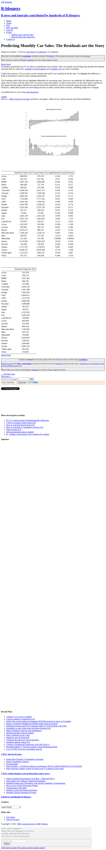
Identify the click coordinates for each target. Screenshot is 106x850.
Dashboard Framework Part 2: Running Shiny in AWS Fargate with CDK (36, 726)
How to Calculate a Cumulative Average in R (24, 427)
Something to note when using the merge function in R (28, 728)
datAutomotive (32, 92)
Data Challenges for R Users (18, 735)
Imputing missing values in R (18, 742)
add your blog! (12, 28)
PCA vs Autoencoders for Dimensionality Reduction (27, 420)
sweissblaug (27, 56)
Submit (6, 844)
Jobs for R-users (14, 754)
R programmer (12, 764)
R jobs (9, 32)
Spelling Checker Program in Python (21, 792)
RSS (8, 25)
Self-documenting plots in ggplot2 (20, 432)
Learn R (9, 30)
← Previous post (8, 374)
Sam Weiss (30, 52)
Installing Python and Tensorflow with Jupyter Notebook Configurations (35, 783)
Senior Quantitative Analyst (17, 762)
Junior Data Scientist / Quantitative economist (24, 759)
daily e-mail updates (24, 364)
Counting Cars (56, 69)
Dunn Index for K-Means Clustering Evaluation (25, 781)
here (88, 56)
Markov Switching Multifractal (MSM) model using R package (32, 724)
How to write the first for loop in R (20, 425)
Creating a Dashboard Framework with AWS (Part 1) (28, 744)
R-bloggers (50, 56)
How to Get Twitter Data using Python (22, 785)
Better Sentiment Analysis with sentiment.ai (24, 731)
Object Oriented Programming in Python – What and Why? (30, 779)
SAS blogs (10, 817)
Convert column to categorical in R (20, 719)
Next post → (6, 376)
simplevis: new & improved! (17, 737)
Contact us (10, 39)
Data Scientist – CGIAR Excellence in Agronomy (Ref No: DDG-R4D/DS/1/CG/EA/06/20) (44, 766)
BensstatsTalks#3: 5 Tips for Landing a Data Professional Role (31, 747)
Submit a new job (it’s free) (22, 35)
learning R (59, 364)
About (8, 23)
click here (30, 60)
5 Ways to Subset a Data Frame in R (21, 423)
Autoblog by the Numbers (35, 69)
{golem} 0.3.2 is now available (19, 717)
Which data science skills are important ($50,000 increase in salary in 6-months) (38, 721)
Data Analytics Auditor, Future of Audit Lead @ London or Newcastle (35, 768)
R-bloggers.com (6, 364)
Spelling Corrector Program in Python (21, 790)
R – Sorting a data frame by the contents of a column (27, 434)
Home (8, 21)
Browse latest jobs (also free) (23, 37)
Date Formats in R (13, 430)
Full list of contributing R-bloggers (16, 797)
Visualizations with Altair (16, 788)
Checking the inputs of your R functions (22, 740)
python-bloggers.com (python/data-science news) (28, 774)
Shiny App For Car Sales (19, 99)
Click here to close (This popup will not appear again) (23, 848)
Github (4, 97)
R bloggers (41, 52)
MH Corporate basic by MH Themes (32, 824)
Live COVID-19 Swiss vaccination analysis (24, 749)
